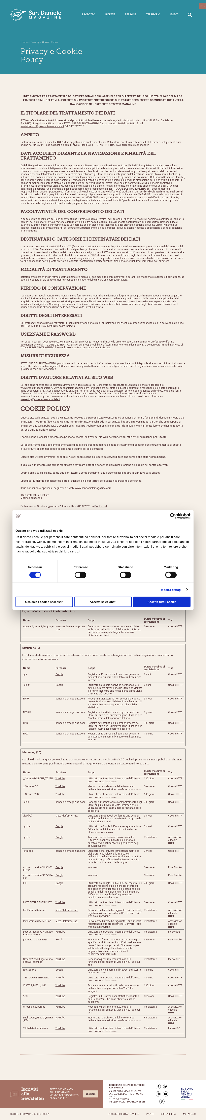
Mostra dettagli (171, 589)
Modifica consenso (31, 498)
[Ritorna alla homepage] (36, 14)
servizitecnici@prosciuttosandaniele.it (42, 126)
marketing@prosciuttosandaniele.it (40, 399)
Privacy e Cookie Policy (35, 1114)
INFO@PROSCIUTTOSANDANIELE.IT (127, 1101)
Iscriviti (90, 1093)
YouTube (60, 778)
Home (24, 42)
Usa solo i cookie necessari (44, 602)
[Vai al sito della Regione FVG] (187, 1094)
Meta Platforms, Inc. (67, 815)
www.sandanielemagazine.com (38, 396)
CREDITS (14, 1114)
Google (59, 674)
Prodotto (88, 14)
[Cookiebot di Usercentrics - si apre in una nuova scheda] (173, 516)
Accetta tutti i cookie (161, 602)
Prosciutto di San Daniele (123, 1114)
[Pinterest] (161, 1101)
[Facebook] (158, 1086)
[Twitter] (165, 1086)
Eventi (174, 14)
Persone (130, 14)
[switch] (80, 575)
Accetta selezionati (103, 602)
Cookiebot (100, 506)
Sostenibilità (168, 1114)
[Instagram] (158, 1093)
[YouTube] (165, 1093)
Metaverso (189, 1114)
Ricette (110, 14)
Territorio (153, 14)
